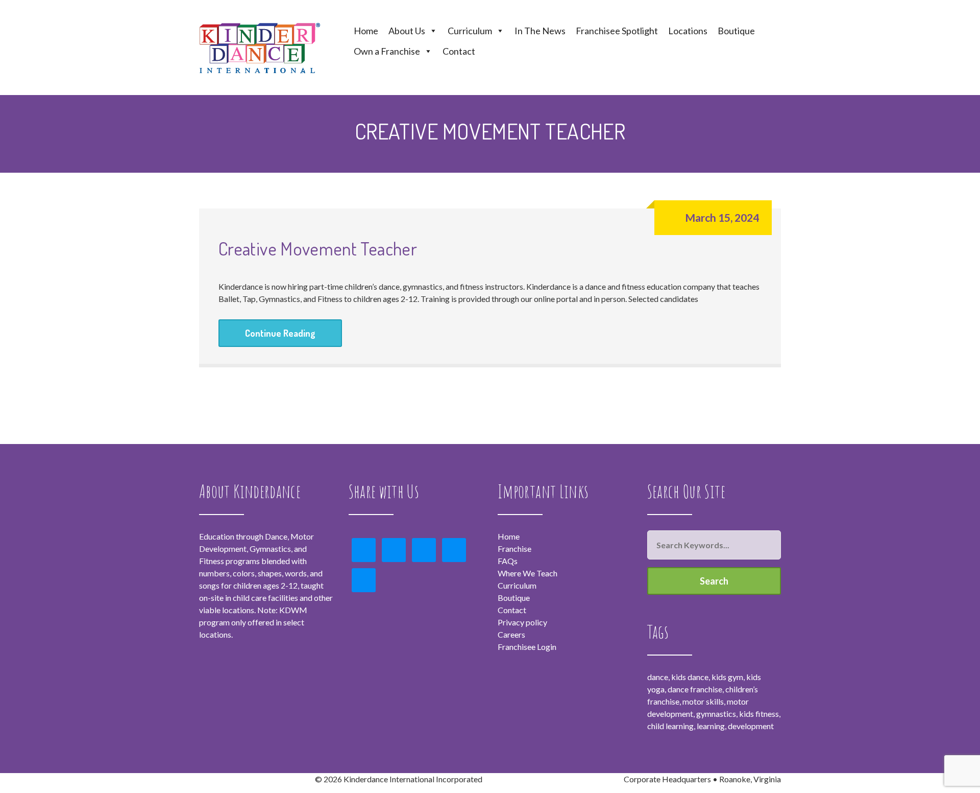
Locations (687, 30)
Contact (459, 51)
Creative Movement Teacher (317, 248)
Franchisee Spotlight (617, 30)
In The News (540, 30)
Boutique (736, 30)
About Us (406, 30)
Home (366, 30)
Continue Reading (280, 333)
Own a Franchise (387, 51)
